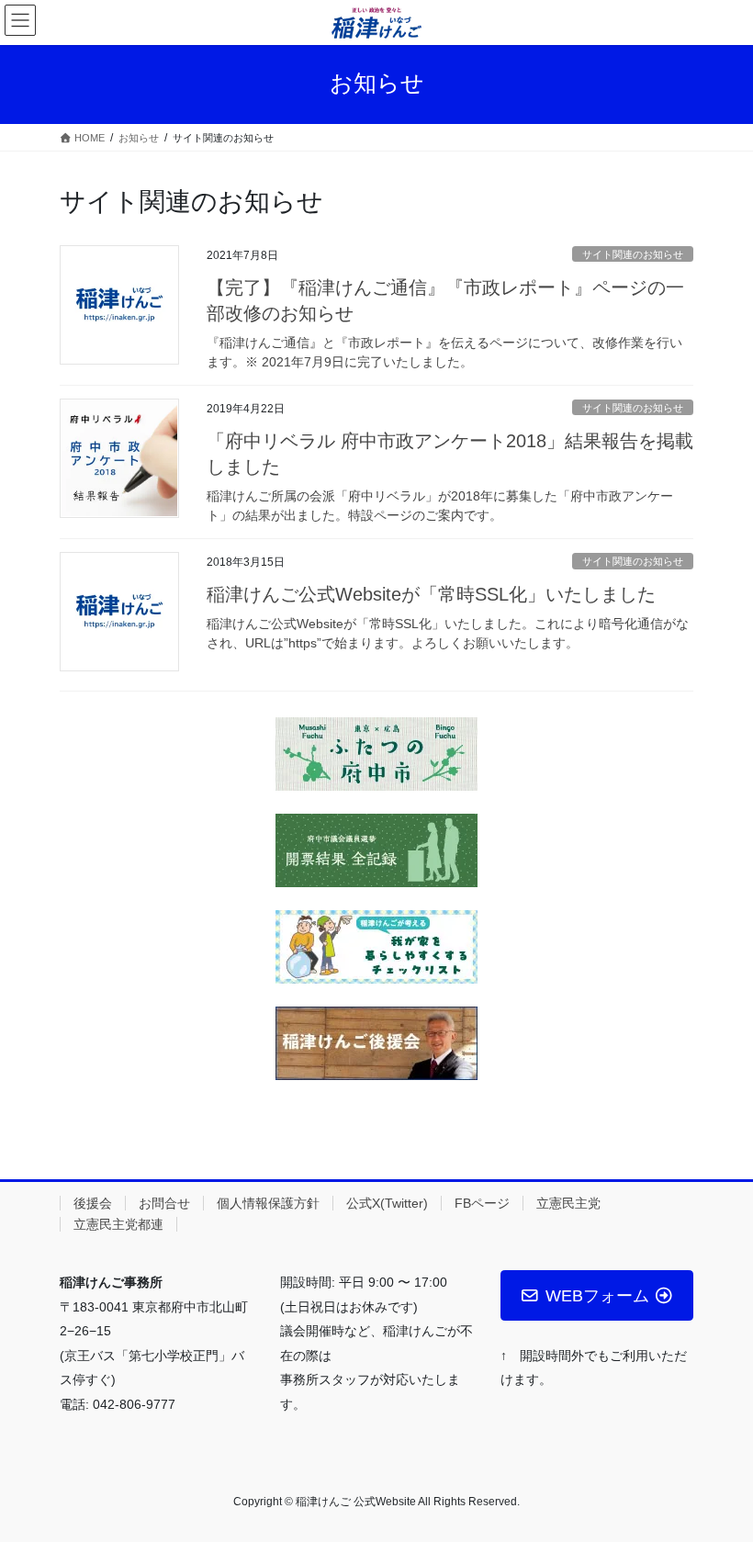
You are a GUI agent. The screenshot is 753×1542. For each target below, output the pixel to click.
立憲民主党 (568, 1203)
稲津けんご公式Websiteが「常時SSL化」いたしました (431, 594)
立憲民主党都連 (118, 1224)
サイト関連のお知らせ (632, 254)
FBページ (482, 1203)
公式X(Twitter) (387, 1203)
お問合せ (164, 1203)
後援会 (92, 1203)
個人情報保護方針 (268, 1203)
